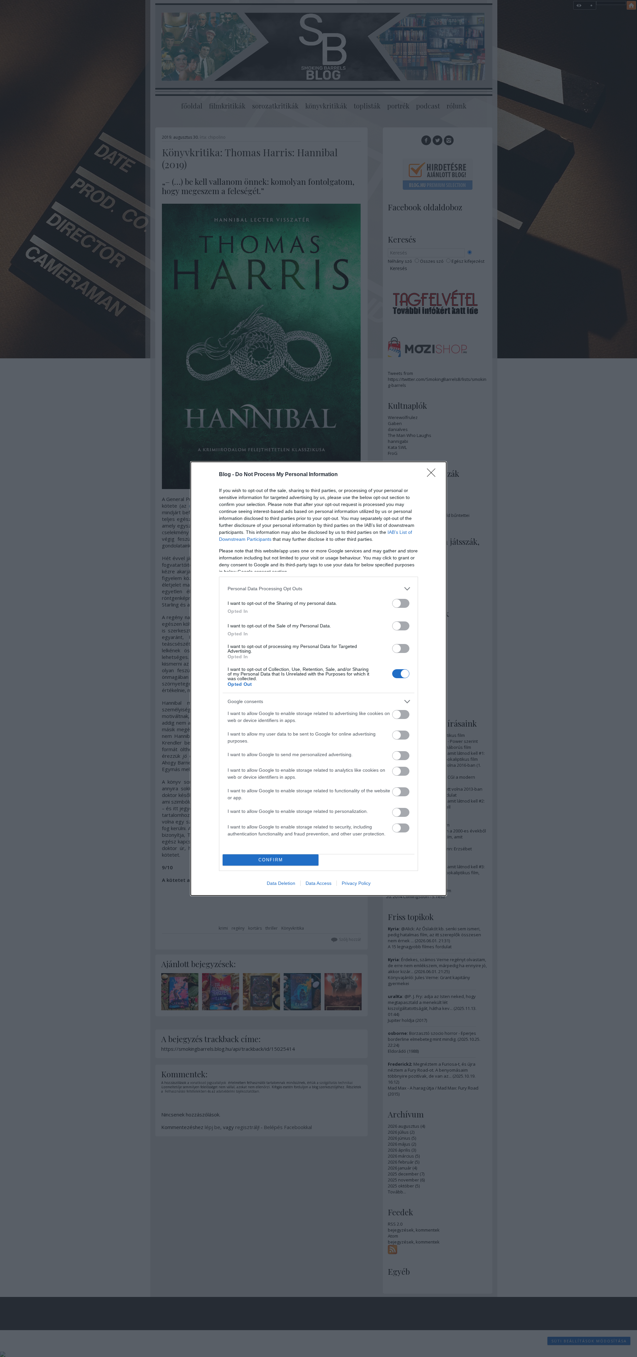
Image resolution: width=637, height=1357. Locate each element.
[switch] (400, 603)
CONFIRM (270, 859)
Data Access (318, 883)
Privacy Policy (356, 883)
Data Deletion (281, 883)
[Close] (433, 474)
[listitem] (318, 588)
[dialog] (318, 678)
